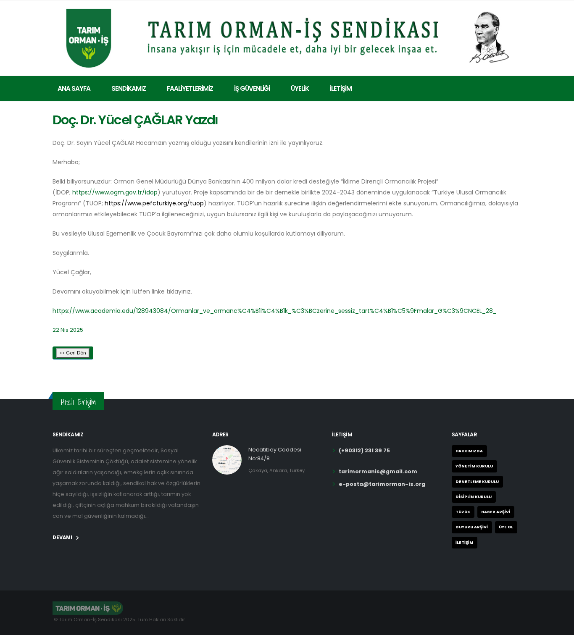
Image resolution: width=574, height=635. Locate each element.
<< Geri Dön (73, 352)
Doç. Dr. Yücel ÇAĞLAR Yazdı (135, 120)
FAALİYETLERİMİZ (190, 88)
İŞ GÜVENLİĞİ (252, 88)
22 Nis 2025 (68, 329)
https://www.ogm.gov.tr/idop (115, 192)
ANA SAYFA (74, 88)
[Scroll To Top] (559, 625)
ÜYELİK (300, 88)
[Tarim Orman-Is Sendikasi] (287, 36)
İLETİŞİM (341, 88)
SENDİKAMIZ (128, 88)
